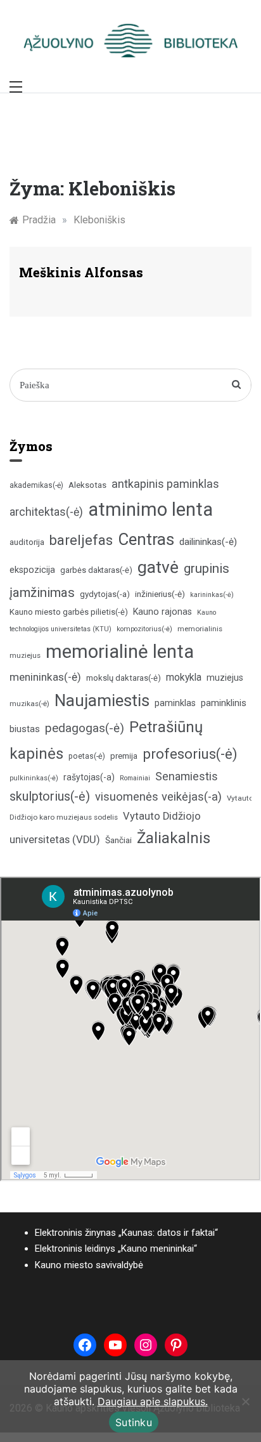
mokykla (183, 677)
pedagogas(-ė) (84, 728)
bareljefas (81, 540)
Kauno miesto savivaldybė (89, 1265)
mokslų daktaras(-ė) (123, 678)
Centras (146, 539)
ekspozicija (32, 570)
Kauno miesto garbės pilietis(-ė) (69, 612)
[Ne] (245, 1401)
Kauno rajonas (162, 611)
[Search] (236, 385)
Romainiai (135, 778)
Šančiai (118, 840)
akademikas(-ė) (36, 485)
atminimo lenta (150, 509)
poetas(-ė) (86, 756)
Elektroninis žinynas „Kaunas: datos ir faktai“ (126, 1232)
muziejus (225, 677)
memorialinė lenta (120, 651)
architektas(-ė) (46, 512)
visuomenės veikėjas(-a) (158, 796)
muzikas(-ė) (29, 703)
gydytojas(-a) (105, 594)
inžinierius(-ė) (160, 594)
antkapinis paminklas (165, 483)
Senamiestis (186, 776)
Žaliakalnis (173, 838)
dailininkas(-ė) (208, 541)
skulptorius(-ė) (50, 796)
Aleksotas (87, 485)
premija (123, 756)
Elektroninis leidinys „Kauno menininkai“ (116, 1248)
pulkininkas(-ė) (34, 778)
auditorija (27, 542)
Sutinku (133, 1422)
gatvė (158, 567)
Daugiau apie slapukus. (153, 1401)
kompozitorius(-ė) (144, 629)
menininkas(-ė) (45, 677)
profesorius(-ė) (190, 754)
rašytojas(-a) (89, 777)
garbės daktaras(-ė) (96, 570)
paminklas (175, 703)
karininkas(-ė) (212, 595)
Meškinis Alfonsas (81, 272)
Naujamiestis (102, 700)
